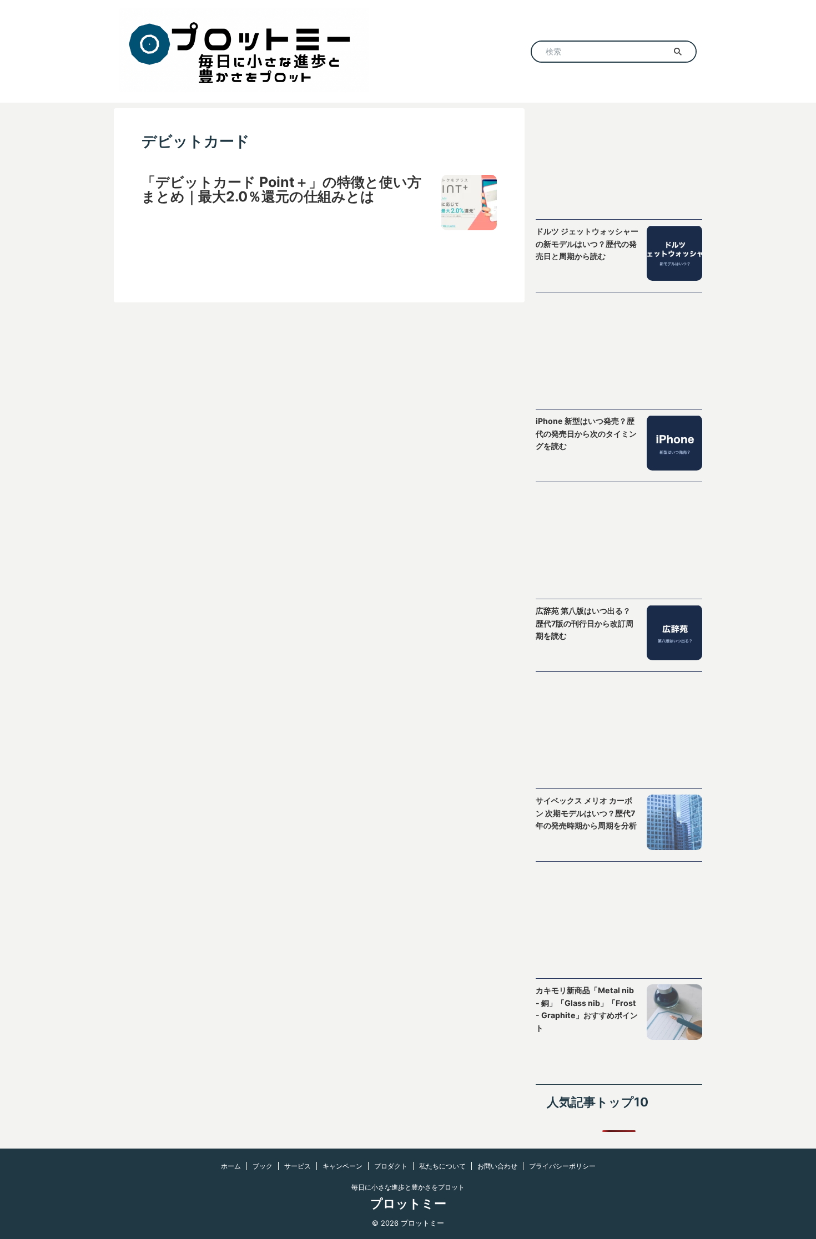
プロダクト (390, 1166)
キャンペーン (342, 1166)
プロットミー (408, 1203)
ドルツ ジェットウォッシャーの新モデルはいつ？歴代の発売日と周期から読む (587, 243)
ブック (263, 1166)
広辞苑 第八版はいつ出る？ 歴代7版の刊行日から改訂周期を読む (584, 623)
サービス (297, 1166)
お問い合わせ (497, 1166)
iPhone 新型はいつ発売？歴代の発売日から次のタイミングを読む (586, 433)
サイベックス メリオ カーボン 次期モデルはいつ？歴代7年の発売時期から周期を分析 (586, 813)
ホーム (231, 1166)
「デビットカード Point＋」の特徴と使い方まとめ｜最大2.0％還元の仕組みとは (281, 189)
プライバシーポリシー (562, 1166)
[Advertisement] (619, 164)
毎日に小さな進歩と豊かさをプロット (408, 1187)
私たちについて (442, 1166)
